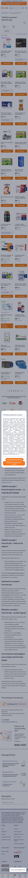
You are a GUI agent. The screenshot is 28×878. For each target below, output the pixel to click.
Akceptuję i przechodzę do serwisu (14, 463)
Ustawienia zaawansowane (14, 459)
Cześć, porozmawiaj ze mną (18, 869)
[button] (25, 868)
